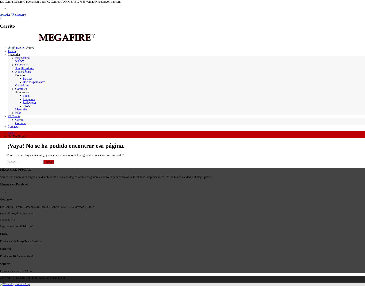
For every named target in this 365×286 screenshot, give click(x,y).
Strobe (27, 106)
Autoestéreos (23, 71)
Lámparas (29, 99)
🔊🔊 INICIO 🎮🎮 (21, 47)
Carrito (19, 119)
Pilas (18, 112)
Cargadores (22, 85)
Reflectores (29, 102)
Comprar (20, 123)
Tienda (12, 51)
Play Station (22, 58)
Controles (21, 88)
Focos (26, 95)
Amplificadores (24, 68)
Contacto (13, 126)
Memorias (21, 109)
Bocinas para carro (34, 82)
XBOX (19, 61)
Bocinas (28, 78)
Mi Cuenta (14, 116)
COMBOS (21, 64)
